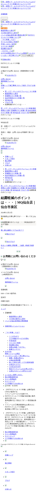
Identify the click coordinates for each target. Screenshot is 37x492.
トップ (3, 309)
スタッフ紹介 (21, 85)
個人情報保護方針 (11, 377)
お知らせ (8, 165)
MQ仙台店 (9, 100)
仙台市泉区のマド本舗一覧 (15, 98)
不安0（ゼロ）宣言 (8, 44)
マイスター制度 (6, 46)
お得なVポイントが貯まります (20, 371)
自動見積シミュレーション (15, 326)
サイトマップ (10, 381)
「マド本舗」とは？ (8, 39)
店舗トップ (5, 85)
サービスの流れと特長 (9, 42)
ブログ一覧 (9, 102)
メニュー (4, 19)
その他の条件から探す (9, 33)
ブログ (29, 85)
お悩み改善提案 (15, 360)
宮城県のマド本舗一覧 (13, 96)
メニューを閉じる (27, 55)
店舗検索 (4, 14)
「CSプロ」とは (7, 51)
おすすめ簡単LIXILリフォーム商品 (14, 53)
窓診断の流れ (6, 49)
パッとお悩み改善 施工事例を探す (13, 35)
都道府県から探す (7, 30)
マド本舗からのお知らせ (14, 383)
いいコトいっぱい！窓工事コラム (17, 356)
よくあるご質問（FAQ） (14, 375)
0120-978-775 (11, 75)
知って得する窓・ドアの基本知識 (21, 362)
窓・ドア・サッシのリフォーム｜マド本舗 (20, 91)
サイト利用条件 (10, 379)
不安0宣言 (12, 341)
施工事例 (12, 85)
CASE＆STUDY (15, 367)
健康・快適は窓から (16, 358)
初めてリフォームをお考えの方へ (21, 369)
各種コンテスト (15, 349)
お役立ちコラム (15, 364)
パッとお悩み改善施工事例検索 (16, 321)
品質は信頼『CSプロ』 (17, 347)
